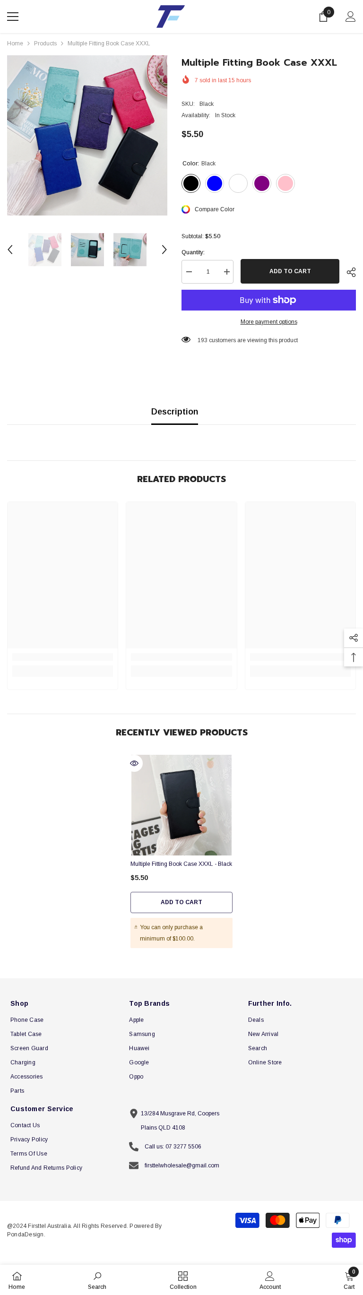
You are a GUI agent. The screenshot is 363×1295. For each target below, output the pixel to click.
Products (45, 43)
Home (15, 43)
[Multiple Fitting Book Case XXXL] (181, 805)
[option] (87, 135)
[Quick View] (134, 763)
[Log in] (351, 16)
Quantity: (193, 252)
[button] (10, 249)
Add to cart (290, 271)
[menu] (12, 16)
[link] (62, 657)
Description (174, 411)
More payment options (269, 322)
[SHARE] (347, 272)
